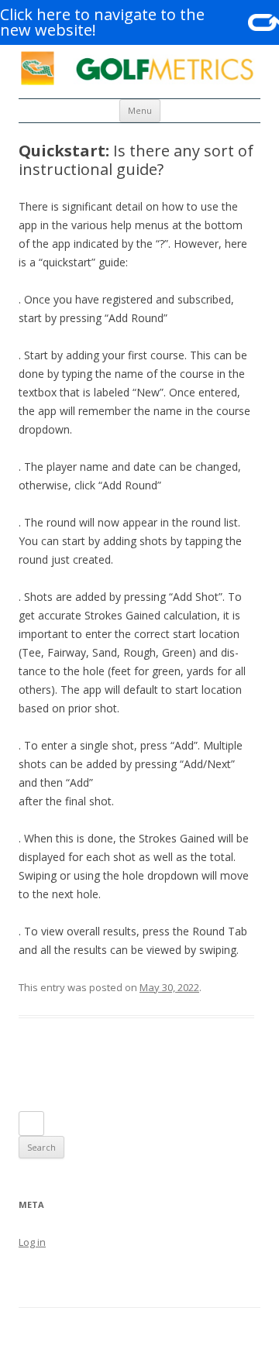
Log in (32, 1242)
